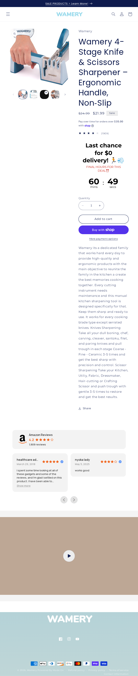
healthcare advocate (28, 460)
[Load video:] (69, 556)
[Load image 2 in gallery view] (33, 94)
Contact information (116, 674)
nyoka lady (82, 460)
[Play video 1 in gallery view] (44, 94)
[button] (8, 14)
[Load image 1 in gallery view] (22, 94)
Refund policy (76, 670)
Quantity (84, 198)
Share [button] (87, 408)
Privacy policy (96, 670)
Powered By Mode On (51, 670)
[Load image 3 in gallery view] (55, 94)
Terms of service (119, 670)
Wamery (32, 670)
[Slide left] (13, 94)
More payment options (103, 238)
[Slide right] (65, 94)
